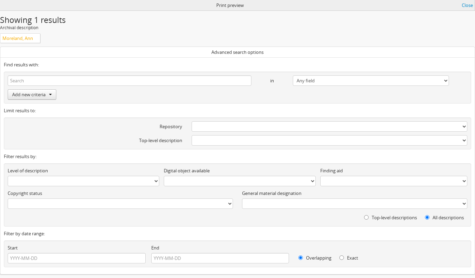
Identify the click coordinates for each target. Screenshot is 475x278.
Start (13, 248)
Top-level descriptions (394, 217)
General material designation (271, 193)
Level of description (28, 170)
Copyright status (25, 193)
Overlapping (318, 258)
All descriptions (448, 217)
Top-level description (160, 140)
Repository (171, 126)
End (155, 248)
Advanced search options (237, 52)
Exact (352, 258)
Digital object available (187, 170)
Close (467, 5)
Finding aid (331, 170)
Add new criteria (29, 94)
